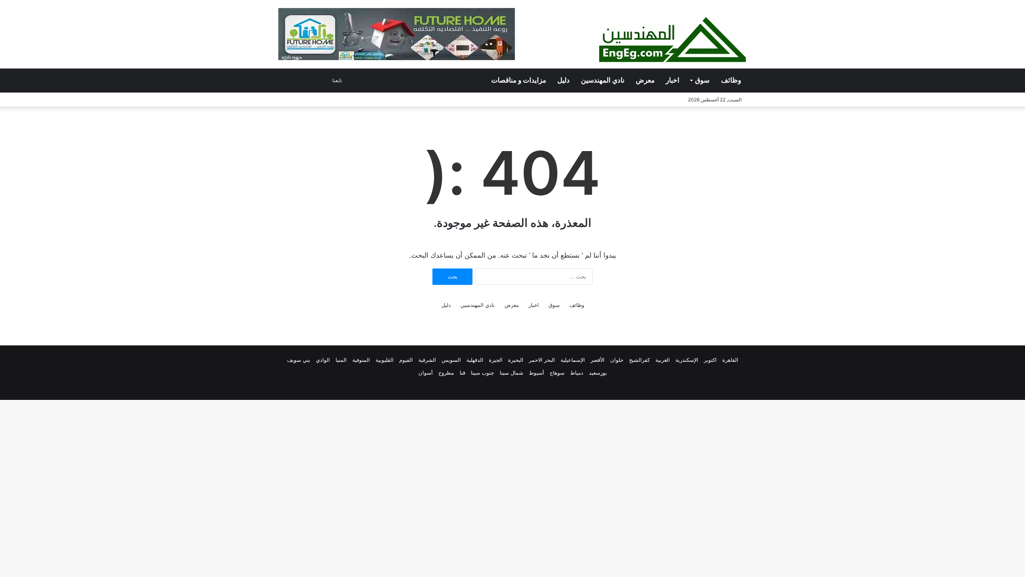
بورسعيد (598, 372)
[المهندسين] (673, 40)
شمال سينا (511, 372)
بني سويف (298, 360)
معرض (645, 80)
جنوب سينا (482, 372)
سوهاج (557, 372)
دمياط (576, 372)
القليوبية (385, 360)
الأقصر (598, 360)
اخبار (672, 80)
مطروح (446, 372)
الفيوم (406, 360)
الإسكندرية (686, 360)
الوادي (323, 360)
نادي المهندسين (603, 80)
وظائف (731, 80)
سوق (702, 80)
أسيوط (536, 372)
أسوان (425, 372)
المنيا (341, 360)
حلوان (616, 360)
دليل (563, 80)
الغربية (662, 360)
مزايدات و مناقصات (518, 80)
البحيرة (515, 360)
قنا (462, 372)
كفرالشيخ (639, 360)
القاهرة (730, 360)
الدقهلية (474, 360)
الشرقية (427, 360)
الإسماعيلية (573, 360)
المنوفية (361, 360)
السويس (451, 360)
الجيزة (495, 360)
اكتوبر (710, 360)
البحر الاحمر (542, 360)
